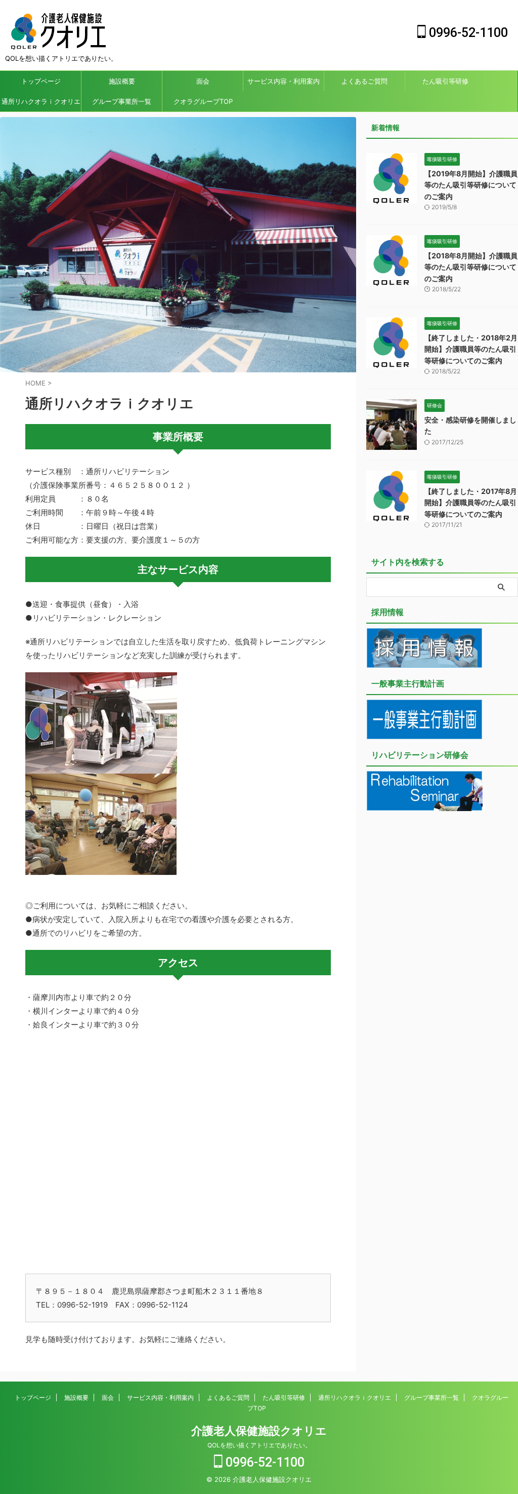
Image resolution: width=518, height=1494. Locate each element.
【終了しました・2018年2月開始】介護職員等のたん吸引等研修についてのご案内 (470, 349)
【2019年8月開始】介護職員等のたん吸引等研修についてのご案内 (470, 185)
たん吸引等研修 (445, 81)
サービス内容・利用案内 (283, 81)
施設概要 (122, 81)
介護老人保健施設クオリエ (259, 1430)
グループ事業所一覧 (121, 101)
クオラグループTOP (203, 101)
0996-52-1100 (467, 32)
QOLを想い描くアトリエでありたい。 (259, 1445)
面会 (202, 81)
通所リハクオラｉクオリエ (41, 101)
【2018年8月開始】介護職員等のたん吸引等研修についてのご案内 (470, 267)
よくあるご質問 (364, 81)
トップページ (41, 81)
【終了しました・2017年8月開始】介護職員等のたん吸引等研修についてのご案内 (470, 502)
